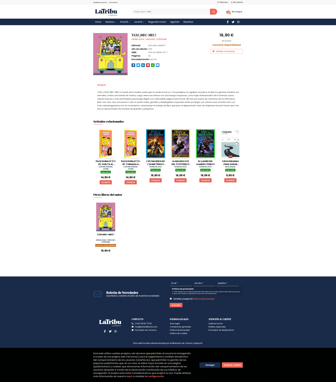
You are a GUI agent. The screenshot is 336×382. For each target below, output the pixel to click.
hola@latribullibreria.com (146, 326)
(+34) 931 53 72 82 (143, 323)
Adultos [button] (110, 21)
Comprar (105, 182)
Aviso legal (175, 323)
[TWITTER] (233, 22)
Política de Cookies (178, 333)
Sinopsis (101, 85)
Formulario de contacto (146, 330)
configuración (156, 376)
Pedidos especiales (217, 326)
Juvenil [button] (138, 21)
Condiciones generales (180, 326)
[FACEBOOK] (228, 22)
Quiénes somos (100, 2)
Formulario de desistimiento (221, 330)
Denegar (210, 365)
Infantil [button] (124, 21)
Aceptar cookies (232, 365)
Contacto (113, 2)
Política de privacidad (203, 299)
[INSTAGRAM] (238, 22)
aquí (129, 376)
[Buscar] (213, 12)
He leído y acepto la (193, 299)
